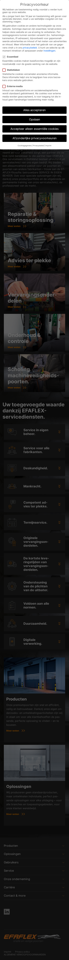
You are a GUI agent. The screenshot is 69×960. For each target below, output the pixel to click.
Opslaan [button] (34, 119)
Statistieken (13, 69)
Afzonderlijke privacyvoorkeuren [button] (35, 138)
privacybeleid (30, 47)
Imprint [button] (48, 146)
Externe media (15, 86)
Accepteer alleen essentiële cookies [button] (34, 128)
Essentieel (12, 56)
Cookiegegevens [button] (25, 146)
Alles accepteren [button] (34, 110)
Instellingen (49, 50)
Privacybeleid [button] (38, 146)
